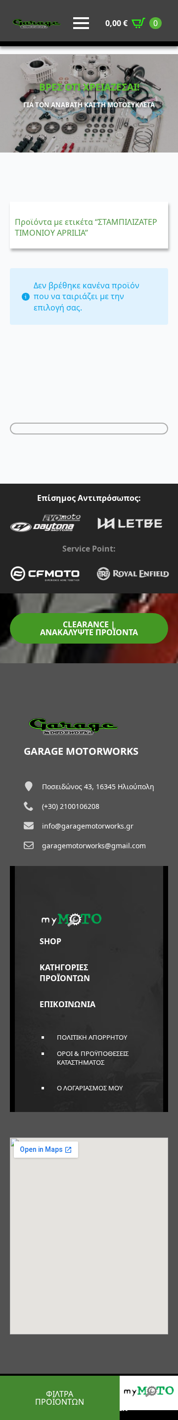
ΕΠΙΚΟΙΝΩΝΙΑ (67, 1004)
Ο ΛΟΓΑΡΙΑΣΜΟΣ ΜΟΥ (90, 1087)
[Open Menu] (81, 23)
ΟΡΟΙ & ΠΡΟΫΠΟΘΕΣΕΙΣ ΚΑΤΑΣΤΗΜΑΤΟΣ (93, 1058)
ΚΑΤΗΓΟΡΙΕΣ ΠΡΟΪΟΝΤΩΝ (65, 973)
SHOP (50, 941)
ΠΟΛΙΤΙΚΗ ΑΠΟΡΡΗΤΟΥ (92, 1037)
